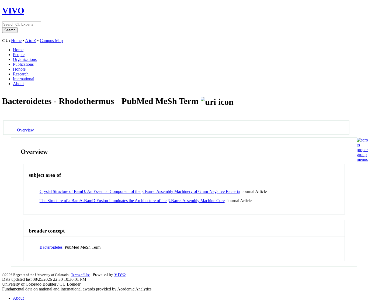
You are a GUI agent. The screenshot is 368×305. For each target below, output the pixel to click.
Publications (23, 64)
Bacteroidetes (51, 247)
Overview (25, 130)
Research (21, 74)
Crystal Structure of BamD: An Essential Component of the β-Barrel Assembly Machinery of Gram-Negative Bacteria (140, 191)
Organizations (25, 59)
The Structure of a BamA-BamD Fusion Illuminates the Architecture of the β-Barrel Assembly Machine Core (132, 200)
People (19, 54)
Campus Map (51, 40)
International (23, 79)
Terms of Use (80, 275)
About (18, 83)
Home (16, 40)
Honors (19, 69)
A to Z (30, 40)
